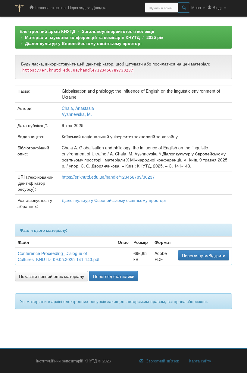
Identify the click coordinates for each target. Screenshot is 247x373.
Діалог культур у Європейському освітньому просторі (83, 43)
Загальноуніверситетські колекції (118, 31)
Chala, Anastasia (78, 108)
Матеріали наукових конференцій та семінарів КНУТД (82, 37)
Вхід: (217, 7)
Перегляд (77, 7)
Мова (196, 7)
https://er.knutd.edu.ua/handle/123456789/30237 (108, 177)
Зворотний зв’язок (162, 361)
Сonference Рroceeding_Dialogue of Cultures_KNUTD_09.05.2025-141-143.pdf (58, 256)
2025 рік (154, 37)
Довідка (99, 7)
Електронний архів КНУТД (47, 31)
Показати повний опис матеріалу (51, 276)
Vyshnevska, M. (77, 114)
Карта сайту (199, 361)
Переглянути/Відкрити (203, 255)
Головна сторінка (49, 7)
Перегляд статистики (113, 276)
